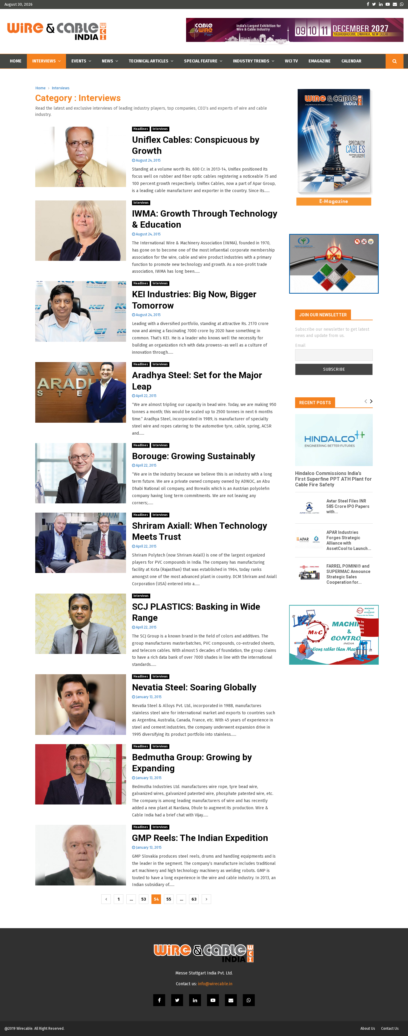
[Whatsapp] (249, 1000)
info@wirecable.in (215, 983)
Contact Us (390, 1028)
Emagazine (320, 61)
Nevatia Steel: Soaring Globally (194, 687)
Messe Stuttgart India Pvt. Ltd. (204, 973)
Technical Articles (148, 61)
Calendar (351, 61)
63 (194, 899)
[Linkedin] (195, 1000)
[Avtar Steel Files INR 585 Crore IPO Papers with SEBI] (309, 507)
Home (16, 61)
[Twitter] (177, 1000)
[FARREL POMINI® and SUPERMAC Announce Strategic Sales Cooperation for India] (309, 572)
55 (168, 899)
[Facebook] (159, 1000)
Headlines (141, 129)
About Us (368, 1028)
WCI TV (291, 61)
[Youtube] (213, 1000)
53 (143, 899)
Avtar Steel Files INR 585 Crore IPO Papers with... (347, 506)
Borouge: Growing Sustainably (193, 456)
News (107, 61)
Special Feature (200, 61)
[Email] (231, 1000)
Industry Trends (251, 61)
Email (300, 345)
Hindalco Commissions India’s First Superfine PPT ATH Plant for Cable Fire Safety (333, 479)
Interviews (44, 61)
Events (78, 61)
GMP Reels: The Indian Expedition (200, 838)
